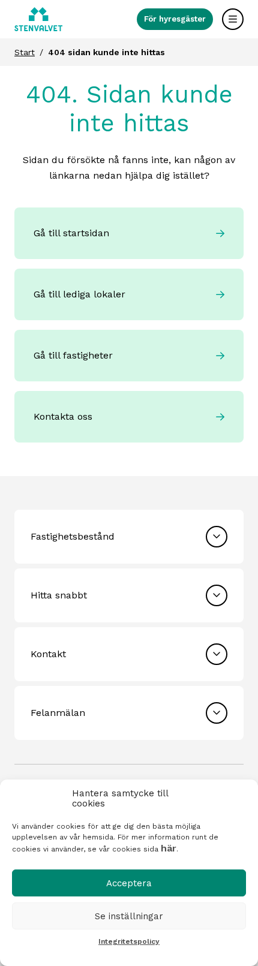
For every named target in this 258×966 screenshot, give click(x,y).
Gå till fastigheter (73, 355)
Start (24, 52)
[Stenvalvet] (38, 19)
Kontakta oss (63, 416)
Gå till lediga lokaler (79, 294)
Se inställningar (129, 916)
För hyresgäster (175, 18)
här (168, 848)
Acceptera (129, 883)
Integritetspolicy (129, 941)
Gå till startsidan (71, 233)
